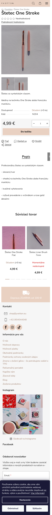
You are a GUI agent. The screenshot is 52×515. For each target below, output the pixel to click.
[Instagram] (12, 327)
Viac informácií (38, 493)
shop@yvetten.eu (17, 313)
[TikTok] (19, 327)
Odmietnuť (13, 508)
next (49, 237)
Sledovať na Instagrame (24, 438)
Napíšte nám (9, 371)
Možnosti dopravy (11, 344)
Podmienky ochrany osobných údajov (20, 356)
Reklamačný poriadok (13, 367)
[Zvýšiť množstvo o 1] (47, 123)
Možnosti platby (10, 348)
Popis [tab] (26, 156)
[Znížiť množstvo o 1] (34, 123)
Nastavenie (25, 500)
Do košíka (26, 131)
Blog (5, 380)
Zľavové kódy (9, 375)
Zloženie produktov (12, 383)
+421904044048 (18, 319)
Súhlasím (37, 508)
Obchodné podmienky (13, 352)
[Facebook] (6, 327)
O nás (5, 340)
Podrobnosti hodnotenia (12, 22)
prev (3, 237)
